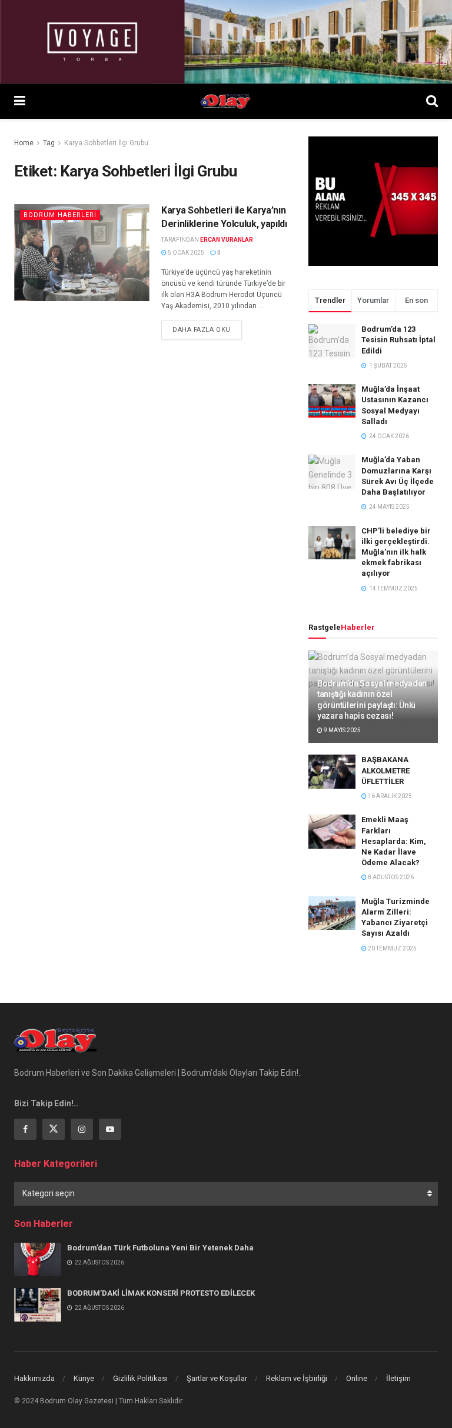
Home (24, 143)
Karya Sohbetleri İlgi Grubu (106, 143)
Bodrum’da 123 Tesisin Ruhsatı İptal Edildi (398, 340)
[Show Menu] (19, 101)
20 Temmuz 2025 (392, 948)
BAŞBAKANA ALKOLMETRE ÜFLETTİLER (385, 770)
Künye (84, 1378)
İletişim (398, 1378)
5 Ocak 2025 (185, 252)
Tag (49, 143)
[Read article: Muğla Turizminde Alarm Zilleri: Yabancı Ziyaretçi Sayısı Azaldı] (331, 913)
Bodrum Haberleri (60, 215)
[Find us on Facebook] (25, 1129)
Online (356, 1378)
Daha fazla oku (207, 329)
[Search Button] (432, 101)
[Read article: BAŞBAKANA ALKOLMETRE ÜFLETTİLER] (331, 771)
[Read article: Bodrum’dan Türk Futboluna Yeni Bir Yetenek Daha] (37, 1259)
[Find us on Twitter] (53, 1129)
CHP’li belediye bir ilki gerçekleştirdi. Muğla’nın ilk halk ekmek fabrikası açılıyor (396, 552)
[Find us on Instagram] (82, 1129)
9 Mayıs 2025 (342, 730)
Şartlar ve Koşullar (217, 1378)
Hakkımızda (34, 1378)
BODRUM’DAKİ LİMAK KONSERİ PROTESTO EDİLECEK (161, 1293)
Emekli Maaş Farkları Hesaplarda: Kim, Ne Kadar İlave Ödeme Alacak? (393, 841)
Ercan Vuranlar (226, 239)
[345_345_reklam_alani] (373, 200)
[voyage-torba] (226, 41)
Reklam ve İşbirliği (296, 1378)
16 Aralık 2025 (389, 796)
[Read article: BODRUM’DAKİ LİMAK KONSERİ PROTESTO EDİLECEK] (37, 1305)
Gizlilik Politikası (140, 1378)
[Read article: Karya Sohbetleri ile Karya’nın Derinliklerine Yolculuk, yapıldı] (81, 252)
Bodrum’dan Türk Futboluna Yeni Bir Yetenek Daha (160, 1247)
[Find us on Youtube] (110, 1129)
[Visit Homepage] (226, 101)
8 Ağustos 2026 (390, 877)
